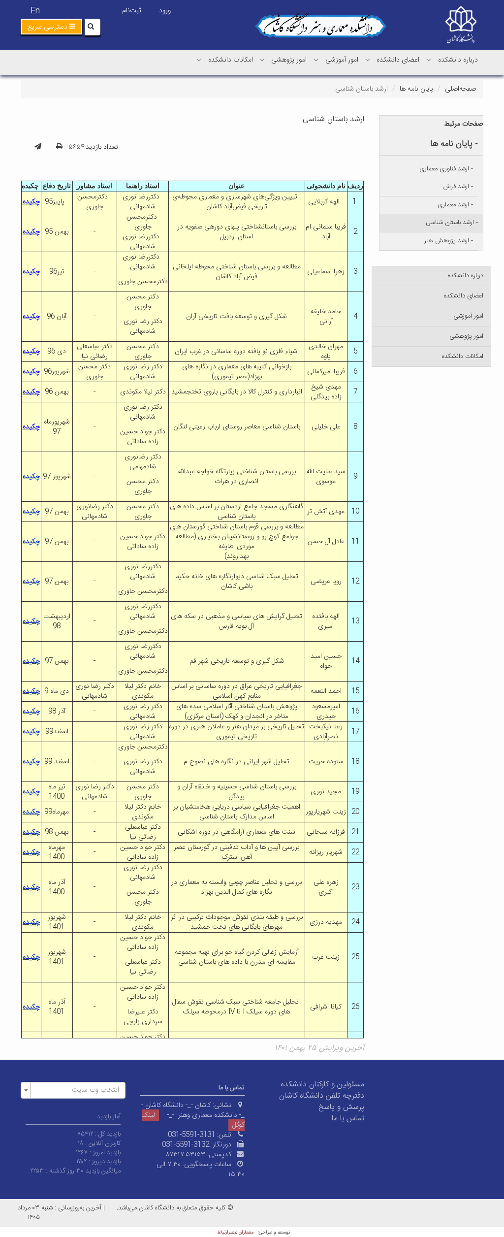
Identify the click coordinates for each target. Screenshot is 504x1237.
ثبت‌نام (131, 11)
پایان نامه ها (416, 89)
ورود (165, 11)
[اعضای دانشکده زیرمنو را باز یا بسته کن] (367, 60)
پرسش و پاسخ (341, 1107)
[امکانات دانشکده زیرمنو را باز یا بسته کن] (198, 60)
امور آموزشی (341, 60)
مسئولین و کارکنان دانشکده (322, 1084)
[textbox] (76, 1090)
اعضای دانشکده (398, 60)
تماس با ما (348, 1118)
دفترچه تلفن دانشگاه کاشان (321, 1096)
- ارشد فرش (458, 186)
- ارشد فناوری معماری (446, 168)
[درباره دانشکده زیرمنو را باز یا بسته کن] (428, 60)
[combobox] (73, 1090)
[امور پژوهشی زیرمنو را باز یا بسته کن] (262, 60)
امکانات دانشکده (230, 60)
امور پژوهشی (289, 60)
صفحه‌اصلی (460, 89)
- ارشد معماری (455, 204)
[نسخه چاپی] (59, 147)
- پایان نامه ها (454, 144)
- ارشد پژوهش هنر (448, 240)
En (35, 11)
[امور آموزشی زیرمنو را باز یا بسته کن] (316, 60)
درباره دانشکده (458, 60)
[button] (51, 26)
